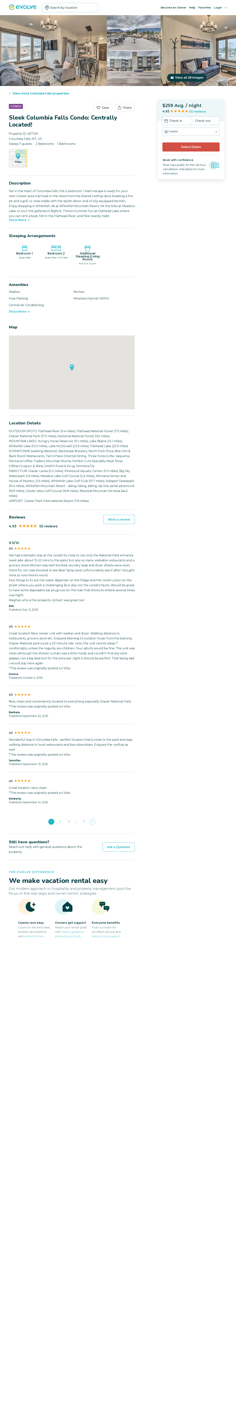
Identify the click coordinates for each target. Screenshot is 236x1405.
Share (127, 107)
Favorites (204, 7)
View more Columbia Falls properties (41, 93)
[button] (191, 132)
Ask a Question (118, 847)
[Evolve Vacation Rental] (23, 9)
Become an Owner (173, 7)
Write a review (119, 519)
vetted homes (33, 936)
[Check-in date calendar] (166, 121)
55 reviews (197, 111)
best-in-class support (106, 936)
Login (218, 7)
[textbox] (70, 7)
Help (192, 7)
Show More (17, 220)
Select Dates (191, 147)
